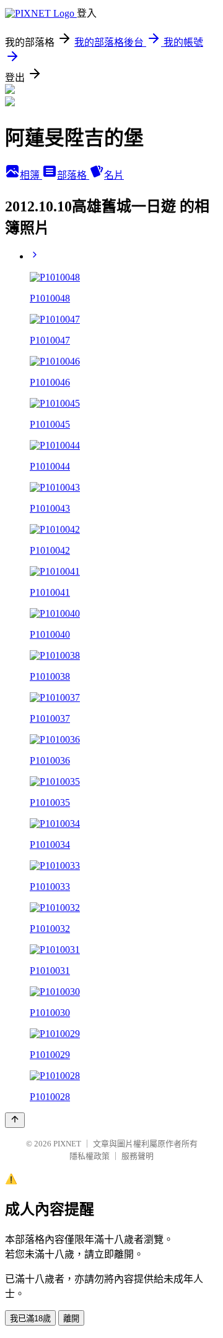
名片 (114, 175)
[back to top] (15, 1120)
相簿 (31, 175)
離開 (71, 1318)
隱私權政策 (89, 1156)
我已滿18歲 (30, 1318)
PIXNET (67, 1143)
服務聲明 (137, 1156)
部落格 (73, 175)
